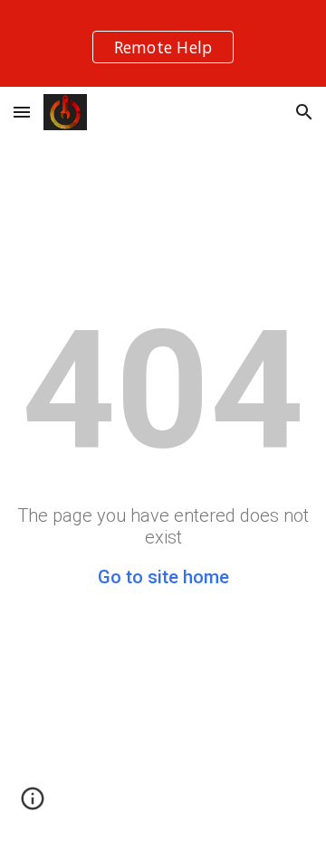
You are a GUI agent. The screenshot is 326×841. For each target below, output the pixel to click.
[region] (163, 43)
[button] (21, 112)
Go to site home (163, 577)
